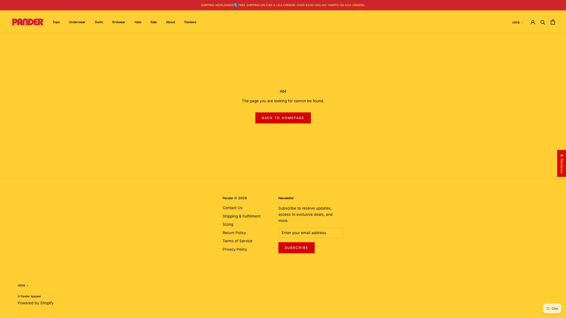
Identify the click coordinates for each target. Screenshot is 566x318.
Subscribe (296, 248)
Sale (154, 22)
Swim (99, 22)
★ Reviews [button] (562, 163)
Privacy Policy (235, 249)
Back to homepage (283, 118)
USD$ (516, 22)
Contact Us (233, 208)
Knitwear (118, 22)
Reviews (190, 22)
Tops (56, 22)
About (170, 22)
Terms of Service (237, 241)
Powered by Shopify (36, 303)
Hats (138, 22)
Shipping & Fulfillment (242, 216)
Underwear (77, 22)
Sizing (228, 224)
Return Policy (234, 233)
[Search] (543, 22)
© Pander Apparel (29, 296)
